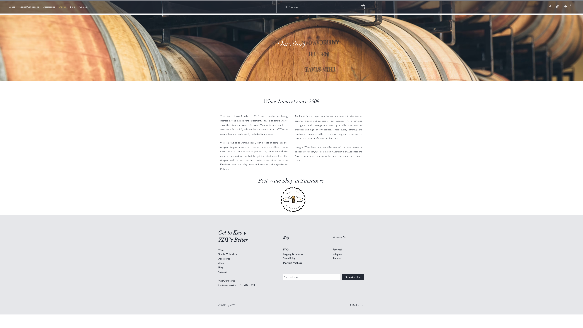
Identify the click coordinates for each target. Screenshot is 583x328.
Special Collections (227, 254)
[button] (570, 4)
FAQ (285, 249)
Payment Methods (292, 263)
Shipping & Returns (293, 254)
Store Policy (289, 258)
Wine (294, 7)
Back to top (358, 305)
